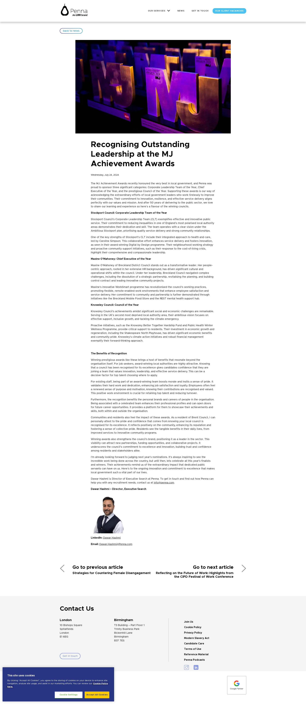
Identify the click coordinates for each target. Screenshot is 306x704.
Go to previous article (98, 567)
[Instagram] (186, 667)
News (181, 11)
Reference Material (196, 654)
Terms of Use (192, 649)
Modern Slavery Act (196, 638)
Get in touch (200, 11)
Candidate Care (194, 643)
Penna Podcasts (194, 660)
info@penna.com (164, 482)
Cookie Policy (192, 627)
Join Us (188, 622)
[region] (58, 684)
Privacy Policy (193, 632)
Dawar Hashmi (112, 538)
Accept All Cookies (97, 695)
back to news (71, 31)
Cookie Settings (68, 695)
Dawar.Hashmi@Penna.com (115, 544)
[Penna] (74, 11)
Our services (156, 11)
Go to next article (213, 567)
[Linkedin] (196, 667)
